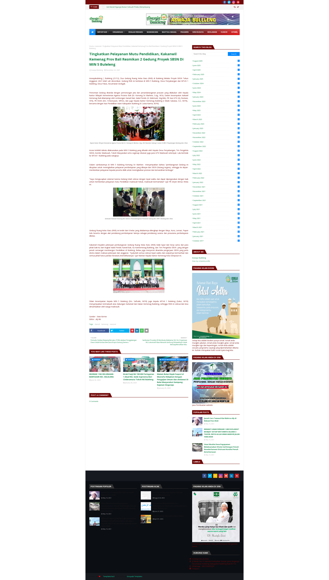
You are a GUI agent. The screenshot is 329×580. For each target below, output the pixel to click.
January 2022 (216, 182)
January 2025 (216, 79)
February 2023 (216, 124)
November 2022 (216, 137)
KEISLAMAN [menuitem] (212, 32)
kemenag (105, 324)
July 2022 (216, 155)
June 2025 (216, 65)
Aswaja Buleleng (97, 70)
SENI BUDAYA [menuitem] (198, 32)
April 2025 (216, 70)
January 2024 (216, 97)
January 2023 (216, 128)
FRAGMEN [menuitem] (184, 32)
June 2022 (216, 160)
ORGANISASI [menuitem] (118, 32)
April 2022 (216, 169)
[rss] (215, 476)
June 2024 (216, 88)
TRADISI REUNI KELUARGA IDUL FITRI (168, 516)
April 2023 (216, 115)
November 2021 (216, 191)
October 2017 (216, 241)
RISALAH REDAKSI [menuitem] (136, 32)
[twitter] (229, 2)
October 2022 (216, 142)
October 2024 (216, 83)
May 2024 (216, 92)
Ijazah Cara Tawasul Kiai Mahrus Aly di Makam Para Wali (220, 419)
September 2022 (216, 146)
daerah (97, 324)
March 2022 (216, 173)
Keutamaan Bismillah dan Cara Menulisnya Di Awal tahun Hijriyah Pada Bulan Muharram (170, 505)
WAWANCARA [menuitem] (152, 32)
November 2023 (216, 101)
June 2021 (216, 214)
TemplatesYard (108, 576)
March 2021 (216, 227)
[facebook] (224, 2)
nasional (98, 46)
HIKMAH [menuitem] (106, 38)
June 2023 (216, 106)
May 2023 (216, 110)
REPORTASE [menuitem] (102, 32)
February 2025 (216, 74)
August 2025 (216, 61)
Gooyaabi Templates (134, 576)
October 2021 (216, 196)
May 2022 (216, 164)
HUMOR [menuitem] (224, 32)
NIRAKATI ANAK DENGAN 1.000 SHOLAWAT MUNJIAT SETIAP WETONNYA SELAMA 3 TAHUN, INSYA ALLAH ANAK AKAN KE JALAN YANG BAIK (222, 433)
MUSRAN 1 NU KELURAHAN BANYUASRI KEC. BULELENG (101, 375)
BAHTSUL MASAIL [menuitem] (169, 32)
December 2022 (216, 133)
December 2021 (216, 187)
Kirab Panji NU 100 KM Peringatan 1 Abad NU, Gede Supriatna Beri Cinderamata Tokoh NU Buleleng (138, 377)
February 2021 (216, 232)
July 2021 (216, 209)
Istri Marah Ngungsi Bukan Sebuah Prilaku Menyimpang (128, 7)
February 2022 (216, 178)
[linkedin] (231, 476)
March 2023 (216, 119)
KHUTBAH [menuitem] (95, 38)
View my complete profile (201, 261)
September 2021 (216, 200)
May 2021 (216, 218)
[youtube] (226, 476)
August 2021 (216, 205)
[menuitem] (92, 32)
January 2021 (216, 236)
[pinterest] (238, 2)
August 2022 (216, 151)
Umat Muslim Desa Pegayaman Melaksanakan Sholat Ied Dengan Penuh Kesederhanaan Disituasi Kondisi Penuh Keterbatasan (221, 448)
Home (91, 46)
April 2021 (216, 223)
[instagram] (233, 2)
